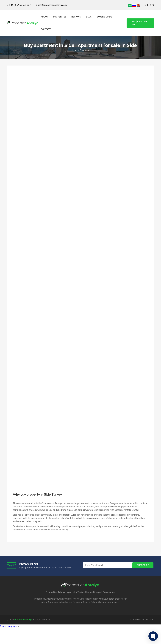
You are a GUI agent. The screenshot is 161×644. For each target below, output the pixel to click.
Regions (76, 16)
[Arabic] (130, 5)
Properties (59, 16)
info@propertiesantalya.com (52, 5)
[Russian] (134, 5)
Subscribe (143, 565)
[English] (138, 5)
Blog (89, 16)
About (44, 16)
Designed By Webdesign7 (141, 619)
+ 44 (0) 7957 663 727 (20, 5)
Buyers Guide (104, 16)
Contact (46, 29)
